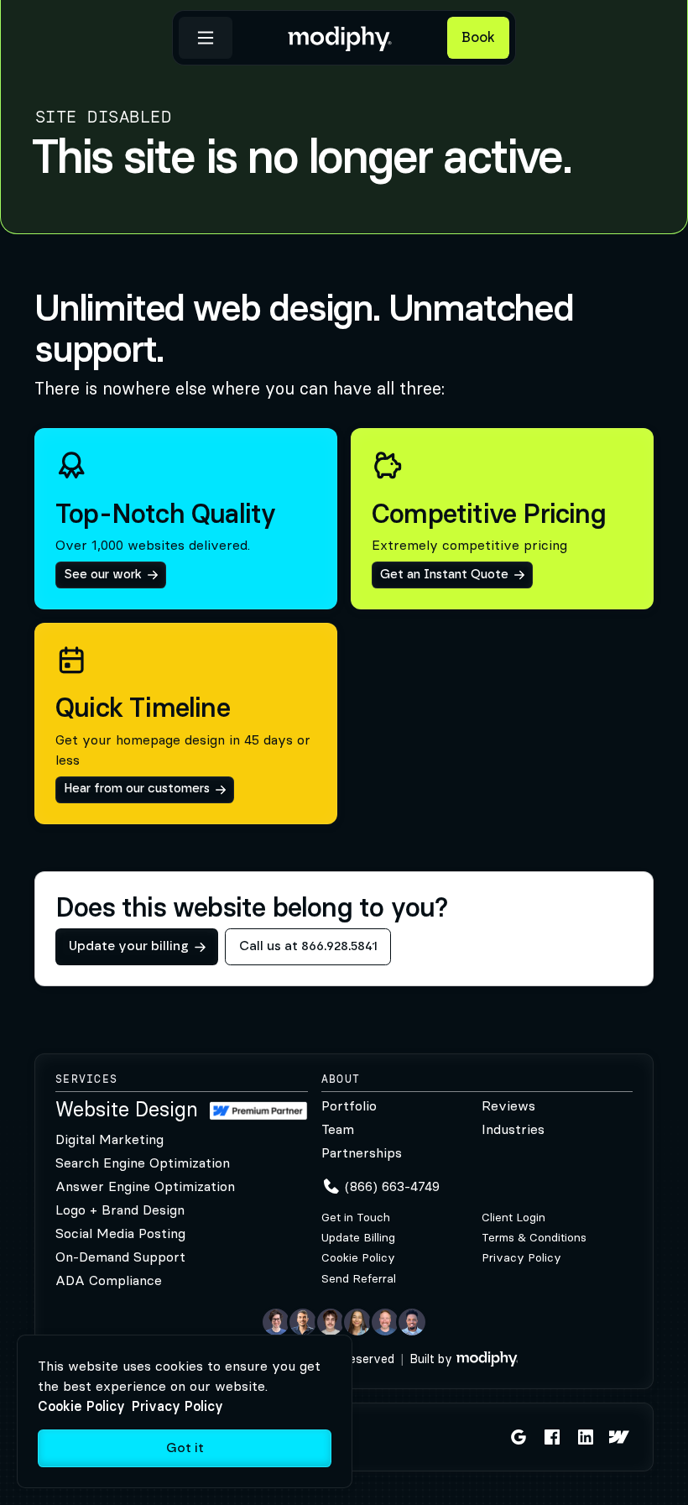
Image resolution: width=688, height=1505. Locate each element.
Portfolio (349, 1105)
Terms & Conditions (534, 1238)
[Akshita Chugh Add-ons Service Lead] (357, 1322)
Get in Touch (355, 1217)
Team (337, 1129)
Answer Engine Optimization (145, 1186)
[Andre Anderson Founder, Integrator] (412, 1322)
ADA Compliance (108, 1280)
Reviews (508, 1105)
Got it (185, 1448)
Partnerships (361, 1152)
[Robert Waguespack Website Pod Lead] (303, 1322)
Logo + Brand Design (120, 1209)
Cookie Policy (358, 1258)
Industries (513, 1129)
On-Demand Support (120, 1256)
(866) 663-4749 (392, 1186)
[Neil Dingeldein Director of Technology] (276, 1322)
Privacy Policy (521, 1258)
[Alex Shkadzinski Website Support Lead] (330, 1322)
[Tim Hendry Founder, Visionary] (385, 1322)
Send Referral (358, 1279)
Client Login (513, 1217)
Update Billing (358, 1238)
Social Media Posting (120, 1233)
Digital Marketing (109, 1139)
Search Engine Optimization (142, 1162)
